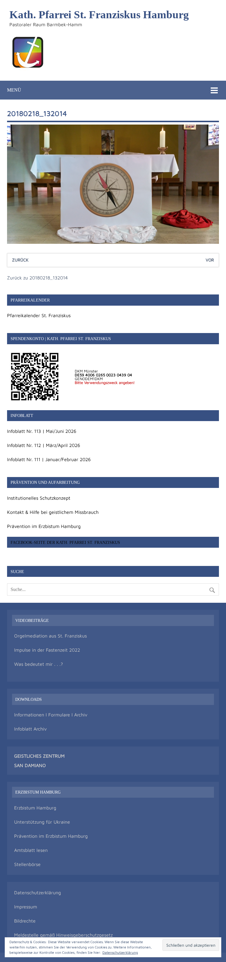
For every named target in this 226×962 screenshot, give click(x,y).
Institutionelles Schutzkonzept (38, 498)
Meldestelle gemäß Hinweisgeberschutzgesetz (63, 935)
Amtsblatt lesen (31, 850)
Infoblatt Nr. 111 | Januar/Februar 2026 (49, 459)
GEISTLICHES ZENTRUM (39, 756)
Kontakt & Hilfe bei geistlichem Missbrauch (53, 512)
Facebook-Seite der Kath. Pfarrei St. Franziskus (65, 542)
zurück (20, 259)
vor (210, 259)
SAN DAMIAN (28, 765)
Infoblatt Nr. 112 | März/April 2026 (43, 445)
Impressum (25, 906)
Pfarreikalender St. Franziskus (39, 315)
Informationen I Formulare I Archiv (50, 714)
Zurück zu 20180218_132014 (37, 277)
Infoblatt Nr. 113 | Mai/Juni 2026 (41, 431)
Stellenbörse (27, 864)
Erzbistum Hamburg (35, 807)
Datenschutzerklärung (37, 892)
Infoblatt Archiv (30, 728)
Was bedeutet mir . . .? (38, 664)
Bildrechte (25, 920)
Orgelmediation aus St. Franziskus (50, 635)
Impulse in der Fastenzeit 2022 (47, 650)
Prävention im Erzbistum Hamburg (44, 526)
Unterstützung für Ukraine (42, 821)
